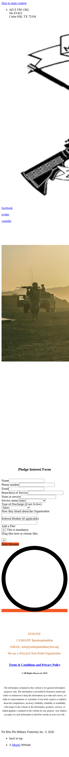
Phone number (10, 484)
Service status (10, 500)
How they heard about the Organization (25, 511)
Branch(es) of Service (15, 492)
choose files (30, 533)
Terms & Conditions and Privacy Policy (34, 664)
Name (5, 480)
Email (5, 488)
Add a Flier (8, 526)
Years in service (11, 496)
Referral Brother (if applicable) (20, 518)
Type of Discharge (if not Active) (22, 504)
